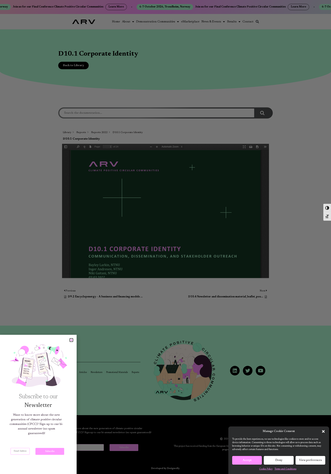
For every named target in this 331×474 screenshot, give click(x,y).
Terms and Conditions (285, 469)
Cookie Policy (266, 469)
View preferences (310, 460)
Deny (278, 460)
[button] (323, 431)
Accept (247, 460)
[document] (165, 237)
